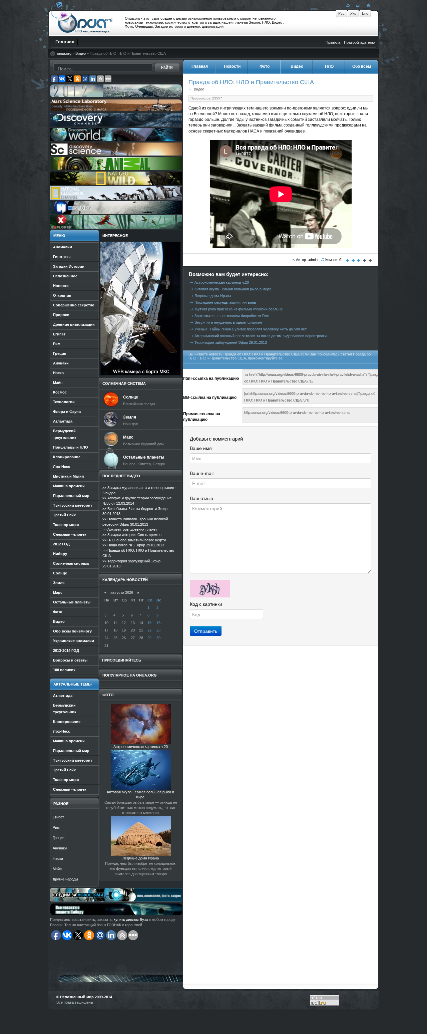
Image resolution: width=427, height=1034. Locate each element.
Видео (80, 53)
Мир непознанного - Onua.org (85, 23)
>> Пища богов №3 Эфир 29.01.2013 (133, 545)
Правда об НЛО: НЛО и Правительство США (251, 81)
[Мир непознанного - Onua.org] (367, 5)
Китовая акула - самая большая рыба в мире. (233, 289)
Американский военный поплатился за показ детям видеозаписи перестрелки (260, 336)
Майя (57, 869)
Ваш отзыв (201, 498)
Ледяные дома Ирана (140, 858)
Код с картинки (206, 604)
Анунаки (60, 848)
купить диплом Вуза (131, 920)
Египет (58, 817)
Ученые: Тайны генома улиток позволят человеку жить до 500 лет (250, 329)
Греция (58, 838)
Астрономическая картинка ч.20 (140, 747)
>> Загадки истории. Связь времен (131, 535)
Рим (56, 827)
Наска (58, 858)
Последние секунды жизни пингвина (225, 302)
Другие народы (65, 879)
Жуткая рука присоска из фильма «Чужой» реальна (238, 309)
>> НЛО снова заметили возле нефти (134, 540)
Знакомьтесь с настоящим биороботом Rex (231, 316)
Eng (365, 13)
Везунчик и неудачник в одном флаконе (228, 322)
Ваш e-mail (202, 473)
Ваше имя (201, 448)
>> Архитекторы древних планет (129, 529)
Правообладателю (359, 42)
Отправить (205, 630)
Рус (341, 13)
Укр (353, 13)
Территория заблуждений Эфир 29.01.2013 (230, 342)
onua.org (64, 53)
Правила (333, 42)
